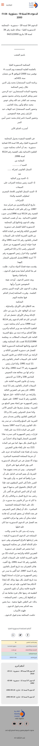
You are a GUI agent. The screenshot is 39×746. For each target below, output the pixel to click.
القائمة (9, 5)
